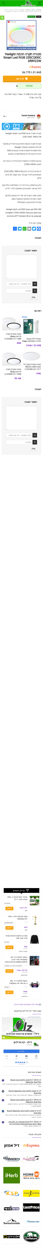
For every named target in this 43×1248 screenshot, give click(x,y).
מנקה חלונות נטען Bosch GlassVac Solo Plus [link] (26, 1081)
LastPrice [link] (24, 996)
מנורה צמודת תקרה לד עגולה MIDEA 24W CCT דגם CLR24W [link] (32, 366)
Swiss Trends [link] (23, 951)
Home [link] (38, 10)
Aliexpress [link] (31, 16)
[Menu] (40, 3)
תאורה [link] (21, 10)
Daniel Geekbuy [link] (28, 115)
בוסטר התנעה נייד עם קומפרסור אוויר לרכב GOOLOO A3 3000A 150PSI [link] (16, 959)
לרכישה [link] (20, 78)
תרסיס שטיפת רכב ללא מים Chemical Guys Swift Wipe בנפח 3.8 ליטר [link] (25, 1123)
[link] (2, 18)
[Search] (4, 3)
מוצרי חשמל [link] (30, 10)
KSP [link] (26, 911)
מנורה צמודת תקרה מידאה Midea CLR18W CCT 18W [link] (13, 336)
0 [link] (4, 116)
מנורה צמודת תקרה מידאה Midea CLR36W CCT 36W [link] (13, 371)
